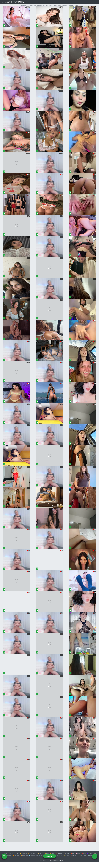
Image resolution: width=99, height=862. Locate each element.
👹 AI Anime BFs (74, 855)
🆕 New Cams (8, 855)
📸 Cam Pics (91, 855)
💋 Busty (83, 853)
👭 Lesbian (89, 853)
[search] (94, 856)
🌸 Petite (78, 853)
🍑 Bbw (72, 853)
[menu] (4, 856)
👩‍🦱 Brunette (59, 853)
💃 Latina (16, 853)
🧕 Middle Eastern (32, 853)
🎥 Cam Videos (83, 855)
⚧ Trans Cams (24, 855)
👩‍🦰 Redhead (66, 853)
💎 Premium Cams (33, 855)
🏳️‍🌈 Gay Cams (16, 855)
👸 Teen (47, 853)
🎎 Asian (5, 853)
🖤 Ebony (10, 853)
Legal (61, 860)
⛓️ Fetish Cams (43, 855)
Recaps (51, 860)
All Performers (57, 860)
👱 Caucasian (23, 853)
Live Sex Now (49, 856)
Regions (44, 860)
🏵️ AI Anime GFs (58, 855)
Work (48, 860)
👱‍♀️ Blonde (52, 853)
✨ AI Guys (66, 855)
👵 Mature (40, 853)
